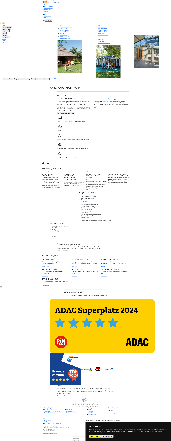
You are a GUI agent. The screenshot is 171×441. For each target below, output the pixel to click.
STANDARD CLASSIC (103, 35)
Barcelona (91, 412)
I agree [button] (91, 436)
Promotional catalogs (115, 414)
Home (45, 5)
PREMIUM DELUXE (102, 28)
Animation (47, 13)
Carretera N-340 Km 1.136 (50, 426)
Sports (46, 11)
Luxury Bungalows (49, 408)
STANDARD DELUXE (103, 31)
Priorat (90, 416)
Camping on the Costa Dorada (52, 411)
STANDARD (101, 33)
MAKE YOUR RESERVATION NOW (65, 113)
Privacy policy (47, 420)
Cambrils (90, 411)
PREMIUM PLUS (102, 27)
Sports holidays (70, 411)
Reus (89, 409)
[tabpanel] (114, 51)
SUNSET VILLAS (63, 28)
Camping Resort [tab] (7, 29)
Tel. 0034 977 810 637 (49, 429)
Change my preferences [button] (106, 436)
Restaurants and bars (71, 412)
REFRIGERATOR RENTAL (104, 43)
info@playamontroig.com (50, 433)
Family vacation (48, 409)
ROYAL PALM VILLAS (65, 36)
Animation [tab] (5, 35)
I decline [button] (97, 436)
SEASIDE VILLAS (63, 35)
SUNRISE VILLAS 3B (64, 31)
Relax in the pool (70, 409)
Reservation (49, 20)
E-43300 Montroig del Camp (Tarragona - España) (56, 427)
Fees (3, 42)
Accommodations (48, 6)
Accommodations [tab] (7, 27)
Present (46, 14)
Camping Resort (48, 8)
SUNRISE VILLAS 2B (64, 30)
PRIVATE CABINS (102, 41)
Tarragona (91, 408)
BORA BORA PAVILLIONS (66, 27)
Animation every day (71, 408)
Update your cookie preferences (52, 423)
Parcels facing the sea (49, 412)
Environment (47, 16)
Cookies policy (48, 422)
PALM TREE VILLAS (64, 33)
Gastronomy (47, 9)
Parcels (98, 25)
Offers (46, 17)
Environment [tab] (6, 37)
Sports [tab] (4, 33)
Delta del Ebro (92, 414)
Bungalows (60, 25)
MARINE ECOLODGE (65, 38)
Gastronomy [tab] (6, 31)
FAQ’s (111, 412)
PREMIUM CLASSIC (102, 30)
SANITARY (100, 40)
